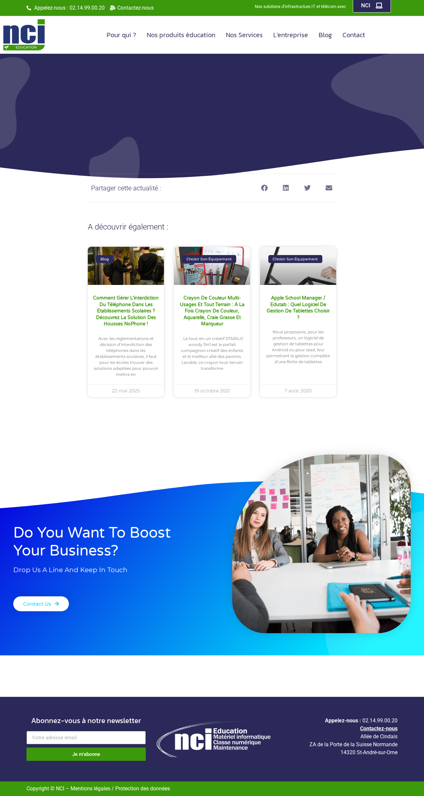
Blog (325, 35)
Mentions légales (91, 788)
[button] (264, 187)
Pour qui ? (121, 35)
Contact (354, 35)
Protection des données (142, 788)
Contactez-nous (379, 728)
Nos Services (244, 35)
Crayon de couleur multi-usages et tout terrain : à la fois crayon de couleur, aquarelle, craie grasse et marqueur (212, 311)
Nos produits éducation (181, 35)
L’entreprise (290, 35)
